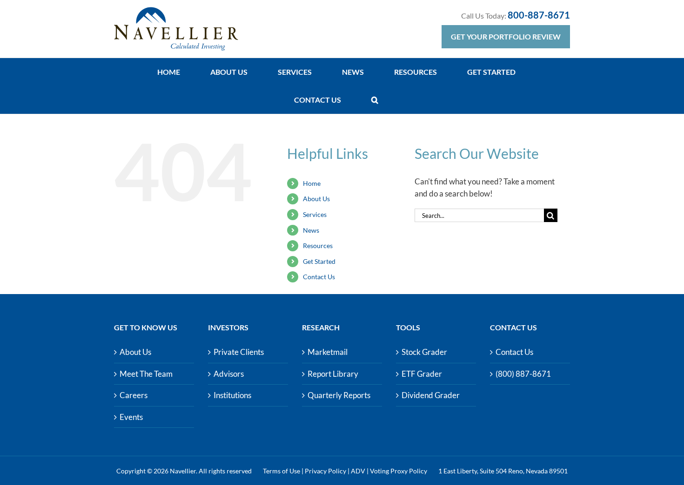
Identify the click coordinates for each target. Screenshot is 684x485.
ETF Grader (422, 374)
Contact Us (319, 277)
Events (131, 417)
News (311, 230)
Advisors (229, 374)
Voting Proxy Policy (398, 471)
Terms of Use (281, 471)
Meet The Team (146, 374)
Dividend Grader (431, 395)
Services (315, 214)
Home (312, 183)
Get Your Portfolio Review (506, 36)
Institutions (232, 395)
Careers (134, 395)
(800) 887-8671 (523, 374)
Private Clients (239, 352)
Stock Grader (424, 352)
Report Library (333, 374)
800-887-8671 (539, 14)
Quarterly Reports (339, 395)
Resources (318, 245)
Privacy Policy (325, 471)
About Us (316, 199)
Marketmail (328, 352)
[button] (375, 100)
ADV (358, 471)
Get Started (319, 261)
